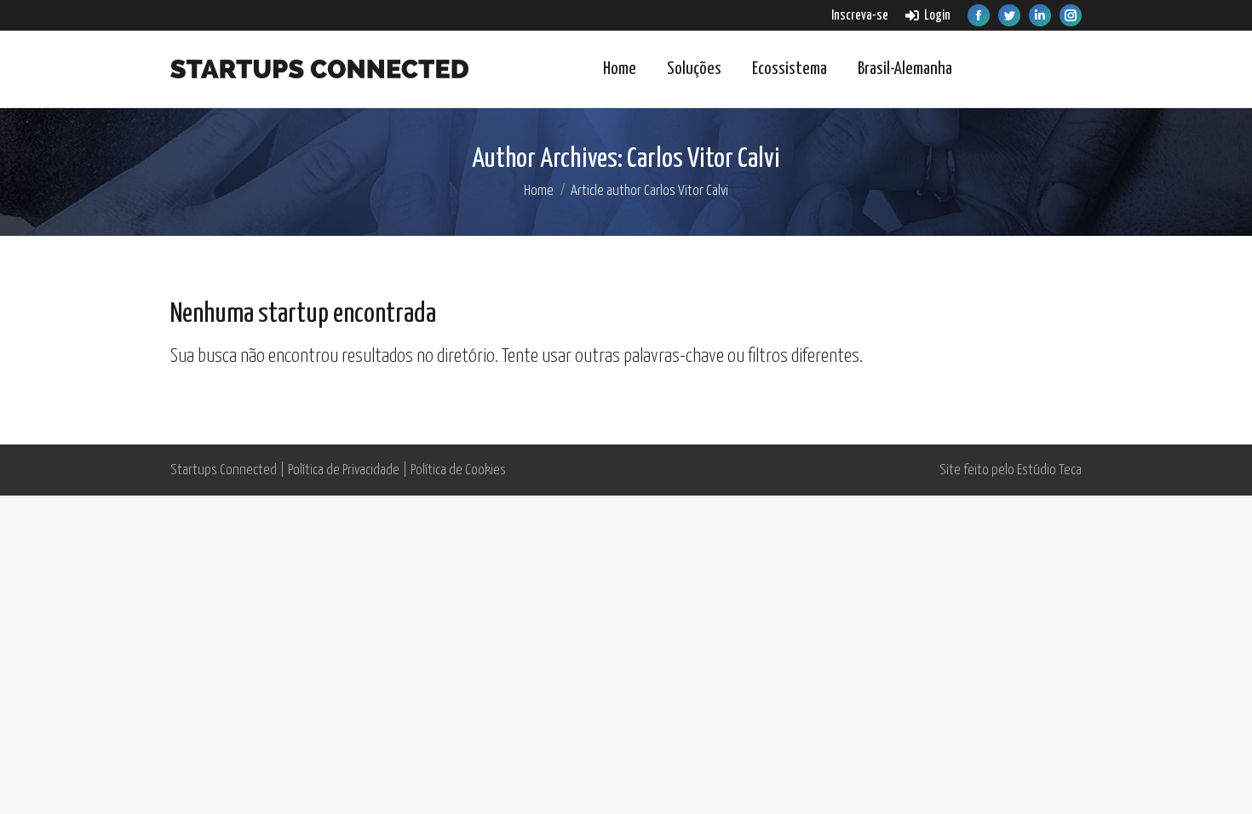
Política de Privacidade (343, 470)
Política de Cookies (458, 470)
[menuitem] (859, 16)
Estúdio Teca (1049, 470)
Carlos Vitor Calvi (703, 159)
